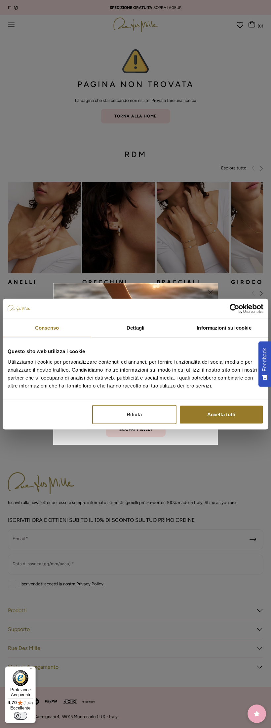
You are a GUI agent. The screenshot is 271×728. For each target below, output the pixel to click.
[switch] (20, 716)
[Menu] (32, 670)
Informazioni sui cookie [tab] (224, 328)
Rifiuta (134, 414)
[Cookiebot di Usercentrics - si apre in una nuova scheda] (234, 309)
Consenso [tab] (47, 328)
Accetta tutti (221, 414)
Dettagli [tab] (136, 328)
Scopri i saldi (135, 429)
